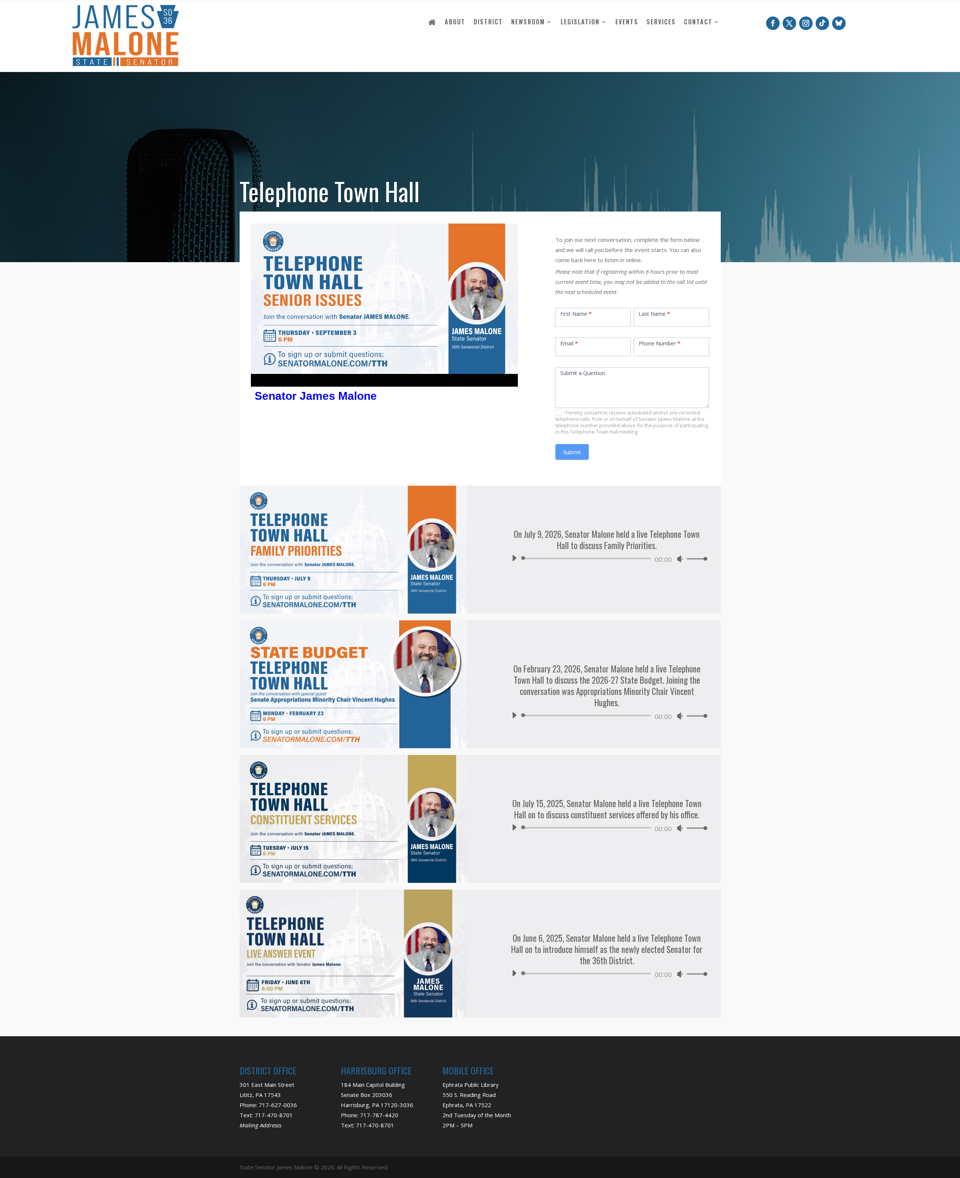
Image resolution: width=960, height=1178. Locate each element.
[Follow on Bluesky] (839, 23)
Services (661, 22)
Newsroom (528, 22)
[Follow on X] (789, 23)
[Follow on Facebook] (773, 23)
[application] (606, 558)
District (488, 22)
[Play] (514, 558)
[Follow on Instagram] (806, 23)
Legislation (580, 22)
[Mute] (679, 558)
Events (626, 22)
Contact (698, 22)
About (455, 22)
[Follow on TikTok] (822, 23)
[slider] (694, 558)
